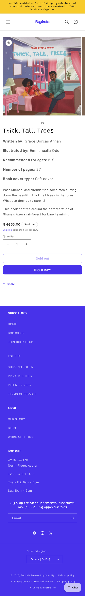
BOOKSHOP (16, 333)
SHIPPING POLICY (21, 367)
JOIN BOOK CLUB (20, 342)
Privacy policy (21, 581)
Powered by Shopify (42, 575)
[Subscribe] (72, 518)
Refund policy (66, 575)
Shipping (7, 230)
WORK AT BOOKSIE (21, 437)
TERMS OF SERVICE (22, 394)
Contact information (44, 587)
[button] (8, 21)
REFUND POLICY (20, 385)
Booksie (25, 575)
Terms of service (43, 581)
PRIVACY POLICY (20, 376)
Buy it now (42, 270)
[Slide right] (51, 123)
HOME (12, 324)
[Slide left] (33, 123)
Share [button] (11, 284)
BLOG (12, 428)
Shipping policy (66, 581)
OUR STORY (16, 419)
